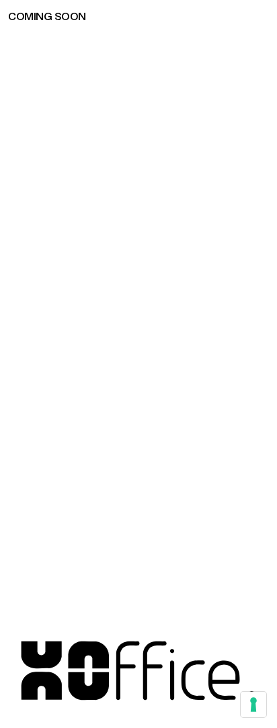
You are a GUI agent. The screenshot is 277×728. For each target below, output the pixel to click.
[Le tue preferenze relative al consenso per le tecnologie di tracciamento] (253, 704)
